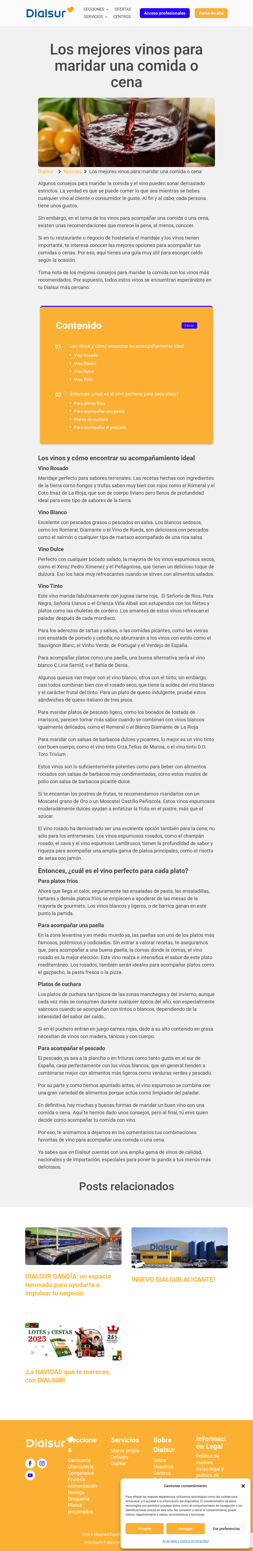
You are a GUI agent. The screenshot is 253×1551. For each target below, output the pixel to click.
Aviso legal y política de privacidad (186, 1541)
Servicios (93, 17)
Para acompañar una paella (99, 411)
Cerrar (189, 325)
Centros (122, 17)
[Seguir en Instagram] (42, 1463)
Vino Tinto (83, 379)
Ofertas (123, 10)
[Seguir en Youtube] (30, 1475)
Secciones (94, 10)
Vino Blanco (85, 363)
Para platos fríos (89, 403)
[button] (243, 1485)
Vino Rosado (86, 355)
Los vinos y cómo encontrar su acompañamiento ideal (127, 346)
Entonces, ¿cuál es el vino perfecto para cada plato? (124, 394)
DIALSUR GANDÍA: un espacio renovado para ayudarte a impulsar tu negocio (68, 1285)
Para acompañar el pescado (100, 427)
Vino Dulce (84, 371)
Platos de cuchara (91, 419)
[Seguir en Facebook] (30, 1463)
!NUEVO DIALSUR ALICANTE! (173, 1279)
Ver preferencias (226, 1529)
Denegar (185, 1529)
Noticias (72, 171)
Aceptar (144, 1529)
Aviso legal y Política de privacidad (110, 1542)
